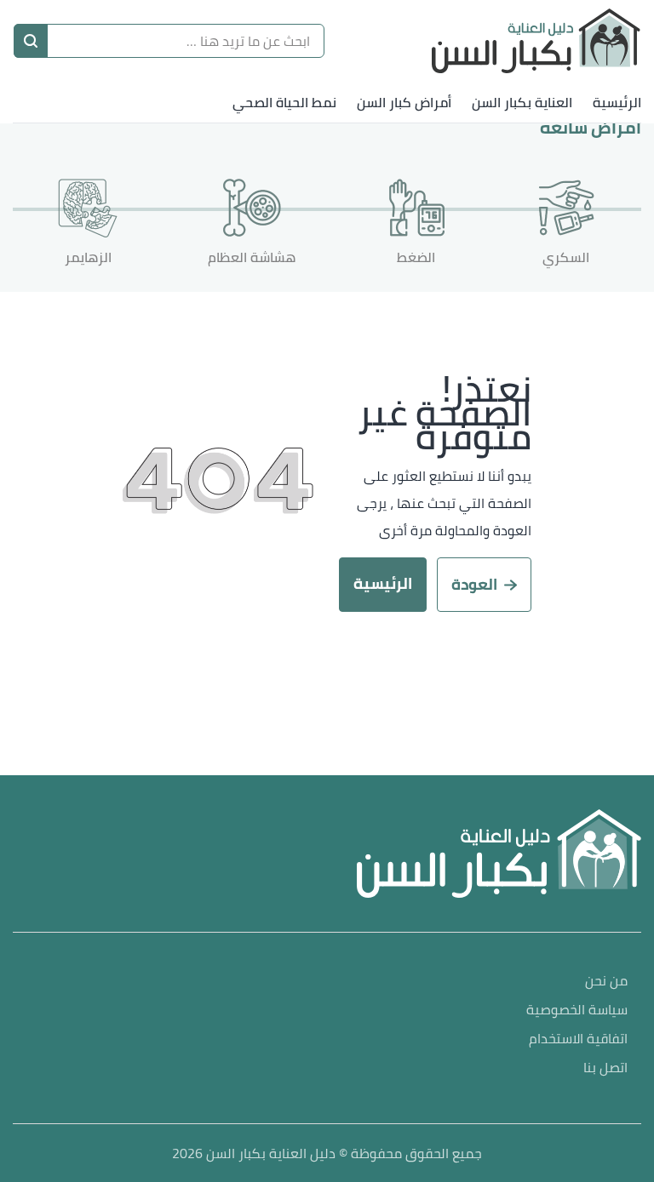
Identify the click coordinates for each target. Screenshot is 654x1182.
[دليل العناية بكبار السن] (536, 41)
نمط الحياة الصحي (284, 102)
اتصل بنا (605, 1068)
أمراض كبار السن (404, 102)
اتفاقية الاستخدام (578, 1039)
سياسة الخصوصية (577, 1010)
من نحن (606, 981)
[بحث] (31, 41)
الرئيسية (617, 102)
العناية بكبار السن (522, 102)
